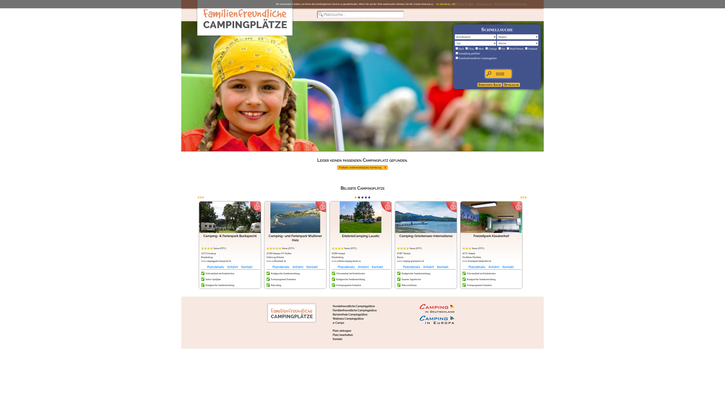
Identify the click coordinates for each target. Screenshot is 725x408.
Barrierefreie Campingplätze (350, 314)
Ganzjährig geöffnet (469, 53)
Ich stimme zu (443, 4)
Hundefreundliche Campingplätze (354, 306)
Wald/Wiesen (517, 48)
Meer (481, 48)
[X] (453, 4)
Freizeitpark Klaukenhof (491, 236)
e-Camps (338, 322)
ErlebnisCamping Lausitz (360, 236)
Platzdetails (215, 267)
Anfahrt (232, 267)
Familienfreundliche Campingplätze (478, 58)
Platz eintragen (342, 330)
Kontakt (246, 267)
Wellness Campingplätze (348, 318)
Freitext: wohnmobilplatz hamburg (360, 167)
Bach (461, 48)
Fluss (471, 48)
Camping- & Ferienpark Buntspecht (230, 236)
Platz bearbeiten (343, 334)
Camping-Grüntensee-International (426, 236)
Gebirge (492, 48)
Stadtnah (532, 48)
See (503, 48)
